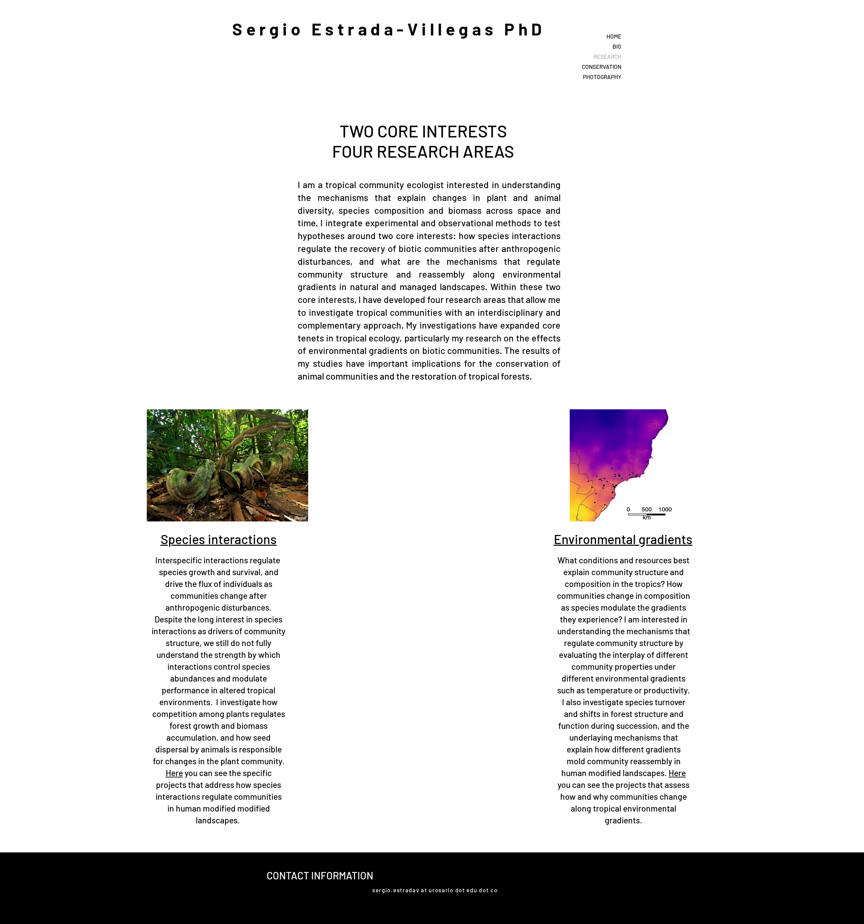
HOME (613, 36)
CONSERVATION (601, 66)
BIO (617, 46)
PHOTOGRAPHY (602, 76)
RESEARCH (607, 56)
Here (174, 773)
